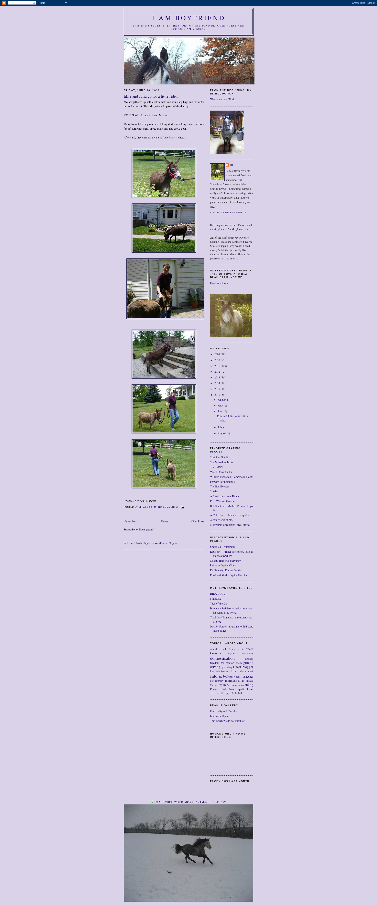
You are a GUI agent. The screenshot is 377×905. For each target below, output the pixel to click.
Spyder (214, 491)
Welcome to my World (222, 99)
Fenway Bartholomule (222, 482)
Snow (231, 689)
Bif (232, 165)
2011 (217, 366)
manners (231, 680)
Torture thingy (220, 693)
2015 (217, 389)
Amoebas (215, 649)
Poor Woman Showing (222, 501)
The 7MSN (216, 467)
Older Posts (197, 521)
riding (249, 684)
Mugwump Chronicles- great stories (230, 525)
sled (223, 689)
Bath (224, 649)
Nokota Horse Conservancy (225, 560)
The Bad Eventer (219, 486)
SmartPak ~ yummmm (222, 547)
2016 (217, 395)
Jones (239, 676)
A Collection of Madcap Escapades (229, 515)
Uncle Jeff (236, 693)
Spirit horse (245, 689)
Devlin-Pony (247, 653)
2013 (217, 377)
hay (212, 671)
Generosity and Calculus (223, 711)
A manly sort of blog (222, 520)
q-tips (241, 684)
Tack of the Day (219, 603)
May (221, 405)
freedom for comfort (222, 663)
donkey (249, 658)
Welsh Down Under (221, 472)
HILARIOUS (217, 593)
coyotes (231, 653)
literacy (219, 680)
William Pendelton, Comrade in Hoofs (231, 477)
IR (220, 676)
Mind (241, 680)
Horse (233, 671)
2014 (217, 383)
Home (164, 521)
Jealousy (229, 676)
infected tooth (246, 671)
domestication (222, 658)
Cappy (232, 649)
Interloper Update (220, 716)
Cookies (215, 653)
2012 (217, 371)
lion (212, 680)
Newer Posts (131, 521)
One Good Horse (219, 283)
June (221, 411)
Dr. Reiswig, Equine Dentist (226, 570)
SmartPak (215, 598)
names (234, 685)
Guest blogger (243, 666)
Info (213, 676)
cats (238, 649)
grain (239, 663)
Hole (217, 671)
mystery (224, 684)
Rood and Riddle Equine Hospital (229, 575)
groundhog (227, 667)
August (222, 433)
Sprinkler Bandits (220, 457)
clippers (247, 649)
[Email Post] (182, 507)
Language (247, 676)
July (220, 427)
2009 (217, 354)
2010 (217, 360)
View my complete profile (228, 212)
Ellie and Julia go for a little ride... (151, 96)
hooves (224, 671)
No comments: (168, 507)
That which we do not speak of (227, 721)
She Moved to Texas (221, 462)
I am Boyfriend (188, 17)
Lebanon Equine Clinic (223, 565)
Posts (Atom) (146, 529)
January (222, 399)
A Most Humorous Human (225, 496)
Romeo (214, 689)
